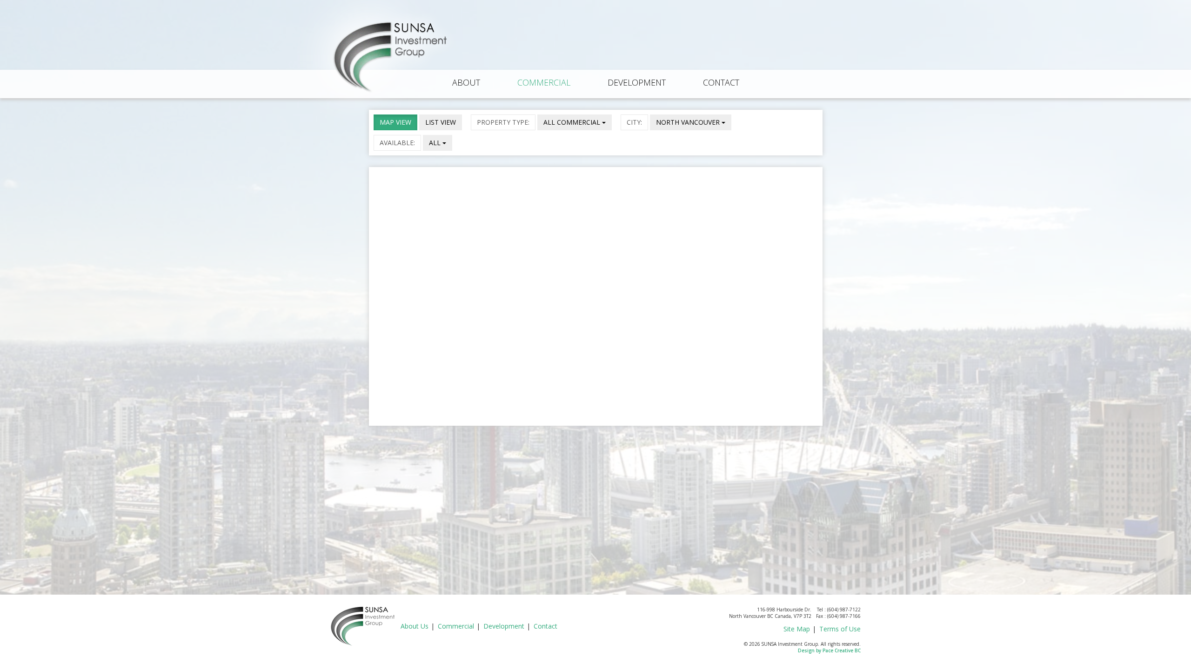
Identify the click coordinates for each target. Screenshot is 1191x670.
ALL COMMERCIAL (572, 122)
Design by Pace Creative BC (829, 650)
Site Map (796, 628)
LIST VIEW (440, 122)
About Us (414, 626)
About (466, 82)
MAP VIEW (395, 122)
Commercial (543, 82)
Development (637, 82)
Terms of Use (840, 628)
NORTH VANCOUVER (689, 122)
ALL (435, 142)
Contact (721, 82)
